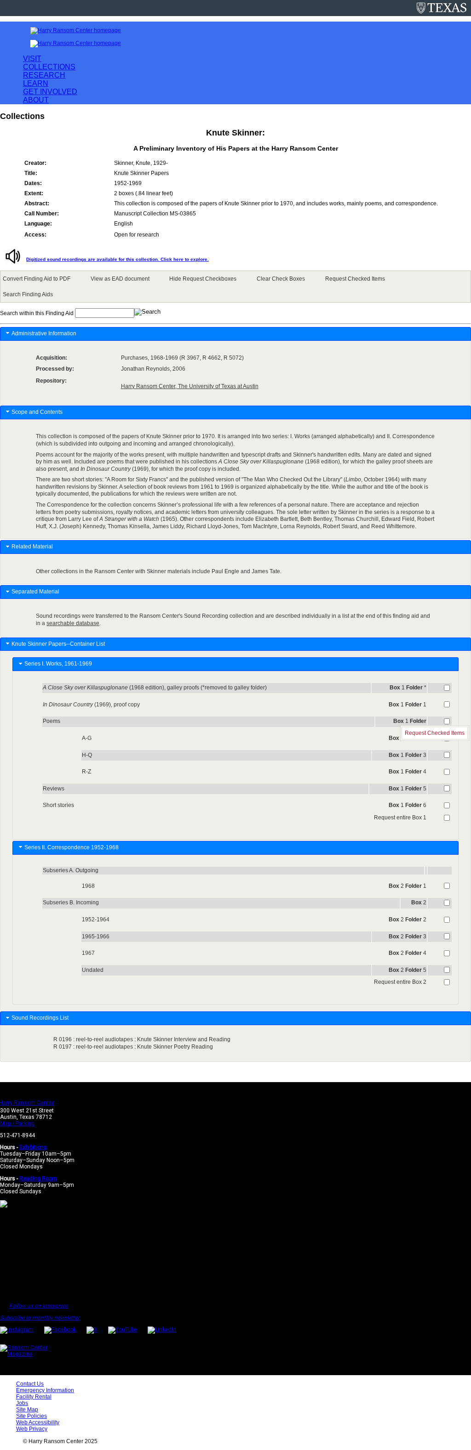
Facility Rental (34, 1397)
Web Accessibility (37, 1422)
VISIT (32, 58)
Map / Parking (17, 1123)
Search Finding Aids (28, 294)
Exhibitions (33, 1147)
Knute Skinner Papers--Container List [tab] (58, 644)
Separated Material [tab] (35, 591)
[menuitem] (38, 279)
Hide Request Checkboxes (202, 279)
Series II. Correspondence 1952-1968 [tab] (72, 847)
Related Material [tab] (32, 546)
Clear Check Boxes (281, 279)
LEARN (35, 83)
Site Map (27, 1409)
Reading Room (38, 1178)
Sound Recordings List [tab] (40, 1018)
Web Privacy (31, 1429)
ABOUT (36, 100)
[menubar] (235, 287)
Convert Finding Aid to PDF (36, 279)
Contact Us (30, 1384)
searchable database (72, 623)
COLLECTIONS (49, 67)
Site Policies (31, 1416)
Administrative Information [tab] (43, 333)
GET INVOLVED (50, 92)
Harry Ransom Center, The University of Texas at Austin (189, 386)
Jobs (22, 1403)
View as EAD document (120, 279)
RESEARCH (44, 75)
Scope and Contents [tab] (37, 412)
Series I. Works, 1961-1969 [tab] (59, 663)
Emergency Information (45, 1390)
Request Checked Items (355, 279)
